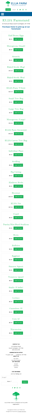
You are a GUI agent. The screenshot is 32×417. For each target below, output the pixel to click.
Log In (14, 9)
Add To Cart (18, 39)
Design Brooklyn (22, 411)
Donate (8, 9)
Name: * (9, 381)
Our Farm (16, 358)
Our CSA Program (16, 360)
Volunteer (16, 365)
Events (16, 367)
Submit (25, 382)
